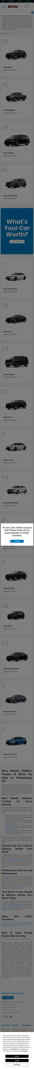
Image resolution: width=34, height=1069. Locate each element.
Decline (17, 1060)
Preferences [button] (25, 1051)
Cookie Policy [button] (14, 1049)
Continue (17, 541)
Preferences (17, 1064)
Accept (17, 1056)
